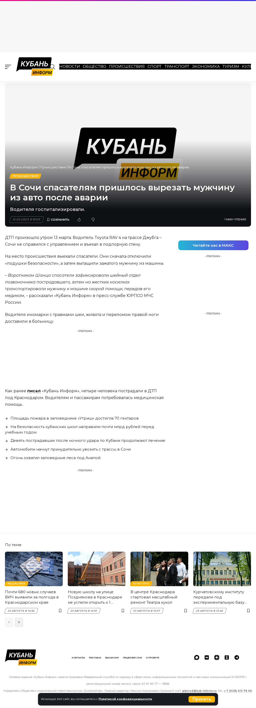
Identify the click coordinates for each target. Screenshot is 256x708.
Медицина (16, 583)
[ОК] (226, 657)
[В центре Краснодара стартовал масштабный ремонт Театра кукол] (159, 569)
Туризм (230, 66)
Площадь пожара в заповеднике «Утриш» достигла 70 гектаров (74, 418)
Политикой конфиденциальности (125, 699)
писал (34, 391)
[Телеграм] (236, 657)
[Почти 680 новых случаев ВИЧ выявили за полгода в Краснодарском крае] (34, 569)
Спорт (155, 66)
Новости (69, 66)
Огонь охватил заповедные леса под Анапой (55, 457)
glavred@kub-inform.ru (199, 690)
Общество (94, 66)
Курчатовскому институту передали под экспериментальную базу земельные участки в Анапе (221, 597)
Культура (141, 583)
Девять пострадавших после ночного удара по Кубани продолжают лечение (87, 440)
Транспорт (176, 66)
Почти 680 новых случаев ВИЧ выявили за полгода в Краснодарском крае (32, 597)
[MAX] (196, 657)
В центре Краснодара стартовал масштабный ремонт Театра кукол (153, 597)
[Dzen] (216, 657)
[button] (201, 699)
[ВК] (206, 657)
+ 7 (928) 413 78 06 (238, 690)
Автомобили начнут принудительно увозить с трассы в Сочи (70, 449)
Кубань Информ (23, 167)
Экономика (206, 66)
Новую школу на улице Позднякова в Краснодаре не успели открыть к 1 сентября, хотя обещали (95, 597)
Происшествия (127, 66)
